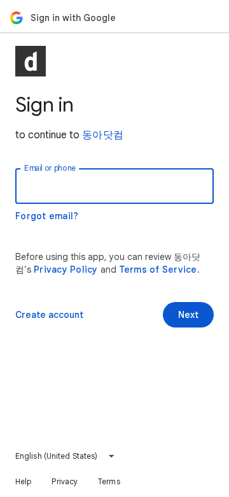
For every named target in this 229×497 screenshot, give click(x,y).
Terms (109, 481)
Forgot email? (46, 216)
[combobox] (65, 456)
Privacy (65, 481)
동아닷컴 (102, 135)
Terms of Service (158, 269)
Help (23, 481)
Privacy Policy (66, 269)
